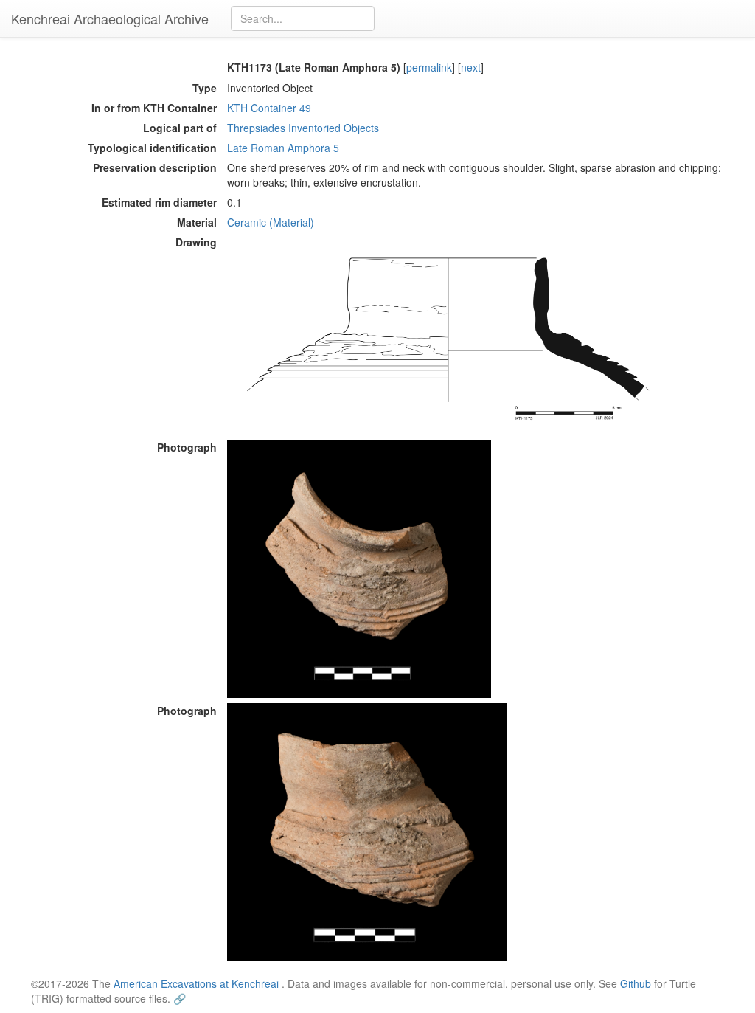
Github (635, 983)
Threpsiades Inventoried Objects (303, 127)
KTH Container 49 (269, 107)
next (471, 67)
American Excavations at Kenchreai (196, 983)
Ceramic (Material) (270, 222)
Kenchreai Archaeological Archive (110, 18)
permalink (429, 67)
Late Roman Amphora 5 (283, 147)
